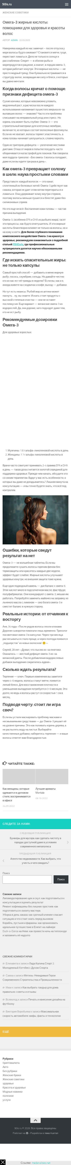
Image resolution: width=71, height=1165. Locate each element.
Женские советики (16, 12)
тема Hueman (51, 1133)
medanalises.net (41, 1162)
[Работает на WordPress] (27, 1133)
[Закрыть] (3, 1162)
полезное (8, 1095)
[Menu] (66, 4)
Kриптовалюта (11, 1062)
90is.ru (7, 4)
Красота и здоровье (14, 1087)
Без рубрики (10, 1071)
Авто (5, 1067)
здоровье (8, 1083)
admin (14, 40)
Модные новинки (12, 1091)
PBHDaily (18, 244)
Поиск (6, 873)
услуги (7, 1099)
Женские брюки (12, 1075)
